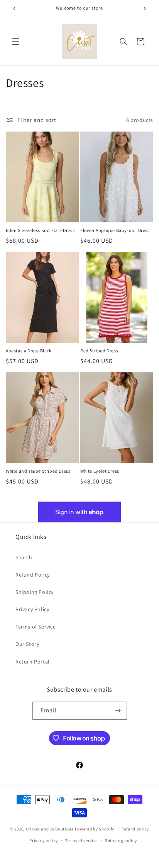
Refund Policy (32, 574)
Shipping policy (121, 840)
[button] (15, 41)
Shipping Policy (34, 592)
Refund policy (135, 829)
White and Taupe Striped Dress (38, 471)
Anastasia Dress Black (29, 350)
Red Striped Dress (99, 350)
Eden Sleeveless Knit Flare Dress (40, 230)
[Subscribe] (118, 711)
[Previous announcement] (14, 8)
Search (23, 557)
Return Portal (32, 661)
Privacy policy (43, 840)
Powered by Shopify (95, 828)
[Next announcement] (144, 8)
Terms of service (81, 840)
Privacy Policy (32, 609)
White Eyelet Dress (99, 471)
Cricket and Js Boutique (50, 828)
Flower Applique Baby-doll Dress (115, 230)
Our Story (27, 643)
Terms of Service (35, 626)
